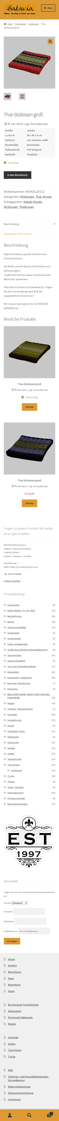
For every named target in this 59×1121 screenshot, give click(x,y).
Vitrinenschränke (16, 798)
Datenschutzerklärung (20, 1093)
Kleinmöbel (13, 672)
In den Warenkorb (17, 175)
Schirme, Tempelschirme (20, 708)
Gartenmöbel (14, 638)
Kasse (11, 991)
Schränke (12, 714)
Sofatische (13, 742)
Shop (11, 978)
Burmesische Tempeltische (23, 1004)
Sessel (10, 725)
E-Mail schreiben (12, 581)
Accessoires (13, 604)
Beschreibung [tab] (11, 224)
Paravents (12, 688)
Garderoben (13, 632)
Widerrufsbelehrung (19, 1086)
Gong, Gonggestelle (17, 644)
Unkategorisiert (15, 792)
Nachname (9, 921)
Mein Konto (14, 972)
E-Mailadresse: (11, 931)
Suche (29, 1115)
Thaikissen (26, 207)
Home (11, 959)
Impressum (14, 1099)
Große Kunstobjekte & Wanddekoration (27, 649)
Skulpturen (13, 736)
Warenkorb (14, 984)
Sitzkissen (34, 23)
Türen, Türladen (15, 787)
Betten (10, 621)
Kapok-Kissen (32, 202)
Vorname (8, 911)
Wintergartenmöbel (17, 803)
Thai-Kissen (20, 23)
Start (10, 23)
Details (30, 406)
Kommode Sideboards (20, 1017)
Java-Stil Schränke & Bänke (21, 666)
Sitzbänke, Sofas (16, 731)
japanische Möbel (16, 660)
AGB (10, 1070)
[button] (50, 41)
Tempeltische (14, 759)
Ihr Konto (10, 1115)
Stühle (10, 753)
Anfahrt (12, 965)
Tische (10, 776)
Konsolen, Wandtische (18, 683)
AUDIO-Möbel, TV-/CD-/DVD (21, 610)
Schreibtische (14, 720)
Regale (10, 703)
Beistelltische (14, 616)
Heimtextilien (14, 655)
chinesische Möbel (16, 627)
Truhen (11, 781)
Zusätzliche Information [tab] (17, 233)
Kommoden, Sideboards (19, 677)
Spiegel (11, 748)
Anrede (7, 902)
